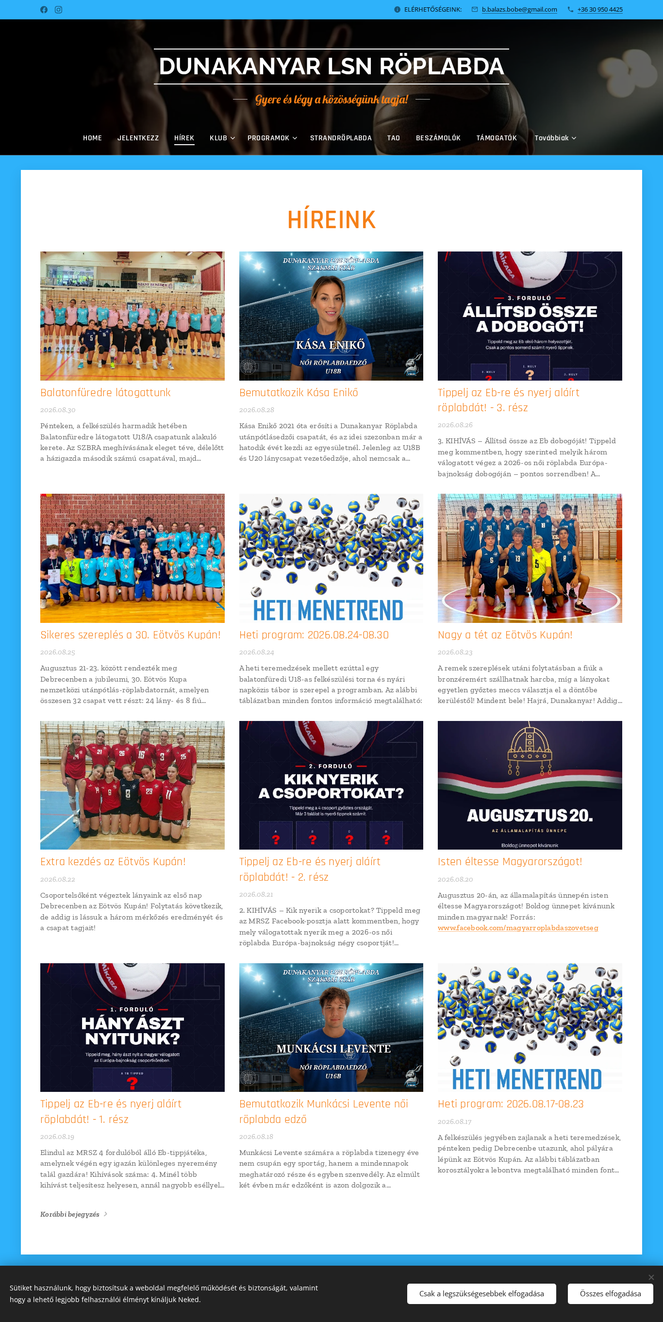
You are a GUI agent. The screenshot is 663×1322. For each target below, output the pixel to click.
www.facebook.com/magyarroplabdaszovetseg (518, 927)
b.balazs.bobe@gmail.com (519, 9)
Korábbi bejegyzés (70, 1214)
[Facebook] (44, 9)
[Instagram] (58, 9)
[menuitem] (96, 138)
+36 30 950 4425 (600, 9)
